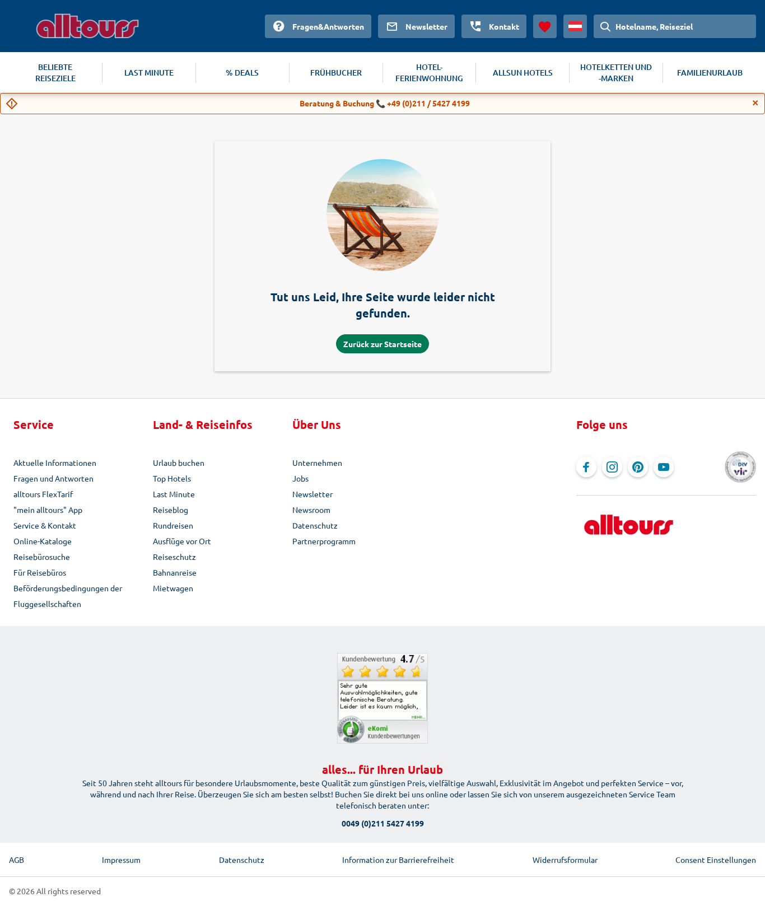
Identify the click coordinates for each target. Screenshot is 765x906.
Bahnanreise (175, 572)
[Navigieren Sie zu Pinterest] (638, 467)
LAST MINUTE (149, 72)
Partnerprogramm (324, 541)
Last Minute (174, 494)
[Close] (755, 103)
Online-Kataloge (42, 541)
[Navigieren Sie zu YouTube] (664, 467)
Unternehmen (317, 462)
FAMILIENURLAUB (710, 72)
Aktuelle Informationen (54, 462)
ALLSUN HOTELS (523, 72)
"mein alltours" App (47, 510)
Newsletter (312, 494)
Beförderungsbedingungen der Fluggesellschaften (67, 596)
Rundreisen (173, 525)
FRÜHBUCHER (336, 72)
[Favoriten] (545, 26)
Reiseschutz (174, 557)
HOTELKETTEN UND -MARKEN (616, 72)
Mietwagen (173, 588)
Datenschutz (315, 525)
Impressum (121, 859)
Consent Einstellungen (715, 859)
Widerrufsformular (565, 859)
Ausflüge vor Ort (182, 541)
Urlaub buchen (178, 462)
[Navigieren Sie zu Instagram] (612, 467)
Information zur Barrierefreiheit (398, 859)
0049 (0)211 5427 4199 (383, 823)
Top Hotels (172, 478)
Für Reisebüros (39, 572)
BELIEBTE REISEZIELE (55, 72)
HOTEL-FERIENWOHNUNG (429, 72)
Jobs (300, 478)
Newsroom (311, 510)
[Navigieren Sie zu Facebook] (586, 467)
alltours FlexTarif (43, 494)
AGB (16, 859)
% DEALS (242, 72)
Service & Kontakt (44, 525)
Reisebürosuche (41, 557)
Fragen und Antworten (53, 478)
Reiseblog (170, 510)
